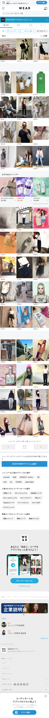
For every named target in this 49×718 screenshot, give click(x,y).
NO (38, 477)
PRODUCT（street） (27, 477)
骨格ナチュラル (34, 518)
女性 (30, 25)
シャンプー (23, 597)
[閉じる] (46, 696)
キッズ (43, 25)
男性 (18, 25)
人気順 (45, 36)
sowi (4, 482)
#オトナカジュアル (21, 493)
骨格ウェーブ (21, 518)
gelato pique (29, 482)
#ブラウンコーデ (8, 507)
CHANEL (19, 482)
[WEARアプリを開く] (45, 8)
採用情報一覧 (44, 638)
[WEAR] (24, 8)
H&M (14, 477)
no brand (6, 477)
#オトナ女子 (36, 503)
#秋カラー (38, 498)
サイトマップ (6, 668)
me (11, 482)
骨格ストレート (8, 518)
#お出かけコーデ (8, 503)
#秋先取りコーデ (36, 493)
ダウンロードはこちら (24, 581)
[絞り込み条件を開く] (3, 31)
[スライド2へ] (25, 614)
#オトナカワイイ (26, 498)
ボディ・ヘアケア (12, 597)
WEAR (3, 597)
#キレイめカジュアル (10, 498)
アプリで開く (41, 2)
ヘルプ (4, 663)
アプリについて (24, 586)
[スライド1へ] (23, 614)
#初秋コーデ (7, 493)
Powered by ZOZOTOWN (40, 204)
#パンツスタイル (23, 503)
